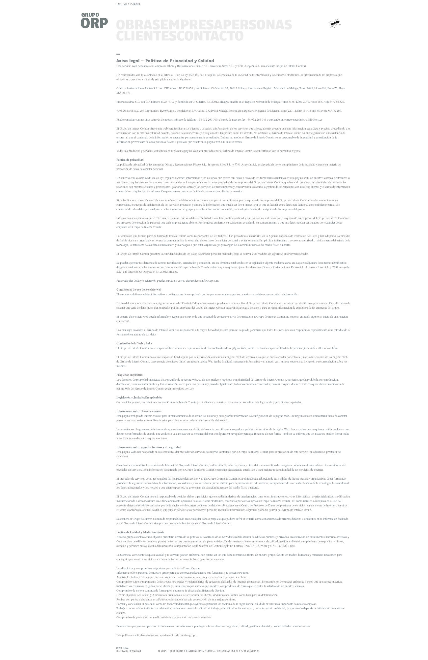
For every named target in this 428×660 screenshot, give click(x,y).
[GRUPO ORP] (97, 20)
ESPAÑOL (135, 4)
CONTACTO (210, 35)
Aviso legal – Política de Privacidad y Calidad (165, 60)
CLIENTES (146, 35)
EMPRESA (191, 24)
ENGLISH (121, 4)
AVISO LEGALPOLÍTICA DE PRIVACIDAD (128, 649)
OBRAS (138, 24)
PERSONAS (257, 24)
